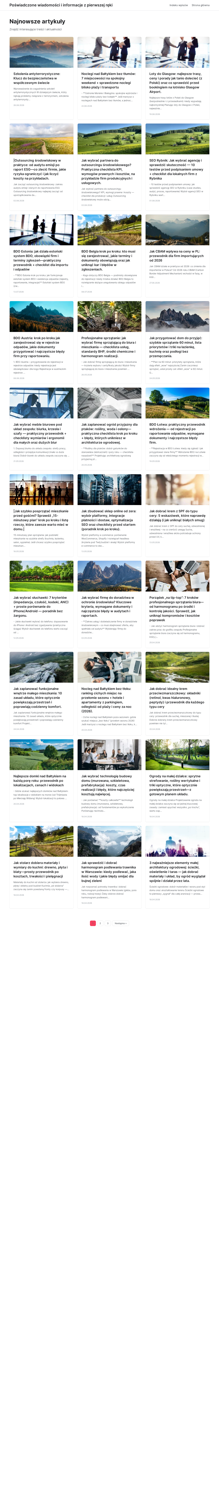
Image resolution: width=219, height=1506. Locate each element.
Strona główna (201, 5)
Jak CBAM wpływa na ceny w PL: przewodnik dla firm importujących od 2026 (176, 255)
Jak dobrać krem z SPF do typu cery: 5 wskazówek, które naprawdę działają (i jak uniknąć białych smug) (177, 515)
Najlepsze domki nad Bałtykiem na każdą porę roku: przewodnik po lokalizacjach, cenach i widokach (39, 780)
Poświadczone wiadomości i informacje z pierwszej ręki (61, 5)
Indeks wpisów (179, 5)
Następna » (121, 923)
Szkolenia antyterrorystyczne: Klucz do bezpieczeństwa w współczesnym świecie (36, 78)
